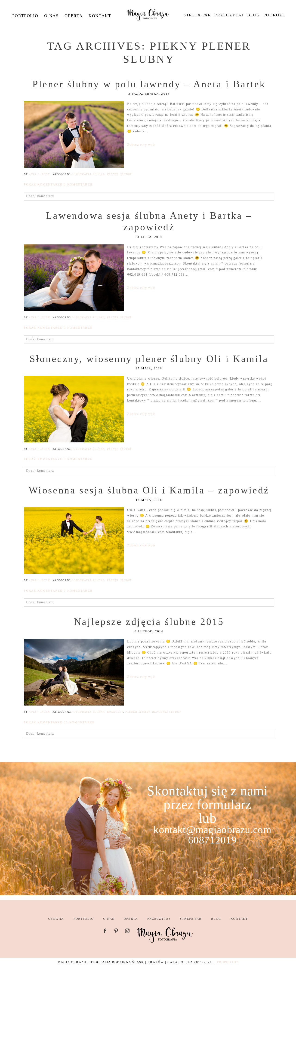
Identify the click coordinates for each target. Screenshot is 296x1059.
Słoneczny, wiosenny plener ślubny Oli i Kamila (149, 358)
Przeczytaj (229, 15)
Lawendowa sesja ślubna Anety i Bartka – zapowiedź (149, 221)
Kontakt (100, 15)
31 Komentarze (59, 722)
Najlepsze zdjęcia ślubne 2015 (149, 621)
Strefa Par (197, 15)
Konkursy (115, 711)
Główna (56, 918)
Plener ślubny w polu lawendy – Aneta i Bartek (149, 84)
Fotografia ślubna (88, 174)
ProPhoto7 (227, 962)
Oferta (74, 15)
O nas (51, 15)
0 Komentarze (58, 184)
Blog (253, 15)
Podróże (274, 15)
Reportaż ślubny (166, 711)
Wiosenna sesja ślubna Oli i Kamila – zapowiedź (149, 490)
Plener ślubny (119, 174)
